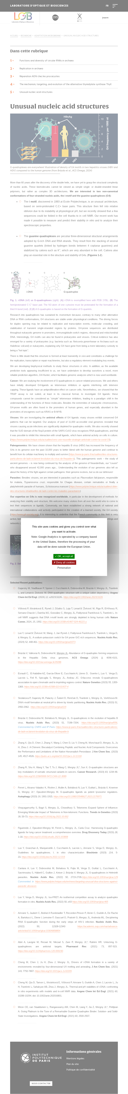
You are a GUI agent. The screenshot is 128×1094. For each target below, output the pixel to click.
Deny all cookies (65, 562)
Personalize (64, 567)
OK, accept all (65, 556)
